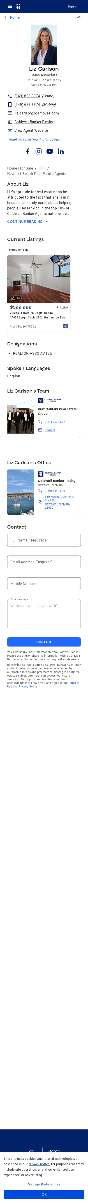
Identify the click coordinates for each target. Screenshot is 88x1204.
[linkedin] (60, 152)
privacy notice (39, 1164)
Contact (50, 430)
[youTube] (49, 152)
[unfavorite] (65, 260)
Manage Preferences (44, 1184)
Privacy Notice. (28, 686)
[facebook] (27, 152)
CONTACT (44, 642)
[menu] (11, 6)
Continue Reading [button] (25, 221)
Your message (19, 599)
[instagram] (38, 152)
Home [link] (15, 17)
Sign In (72, 6)
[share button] (78, 17)
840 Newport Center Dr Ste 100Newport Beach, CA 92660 (59, 502)
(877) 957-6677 (55, 422)
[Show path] (42, 168)
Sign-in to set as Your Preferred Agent (36, 139)
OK (44, 1194)
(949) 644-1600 (55, 491)
